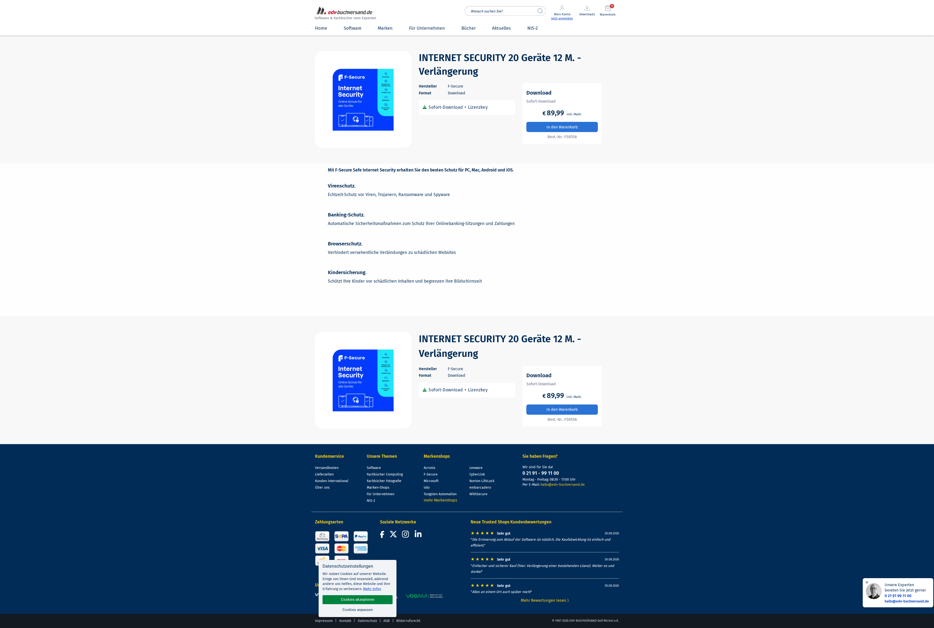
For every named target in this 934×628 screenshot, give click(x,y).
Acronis (429, 468)
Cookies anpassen (357, 610)
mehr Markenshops (440, 500)
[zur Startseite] (344, 13)
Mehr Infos (372, 589)
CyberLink (477, 474)
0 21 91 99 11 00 (898, 595)
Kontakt (345, 621)
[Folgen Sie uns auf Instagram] (406, 535)
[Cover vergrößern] (363, 99)
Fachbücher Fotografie (384, 481)
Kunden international (331, 481)
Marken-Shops (378, 487)
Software (374, 468)
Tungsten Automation (440, 494)
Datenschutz (367, 621)
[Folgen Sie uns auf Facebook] (383, 535)
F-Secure (431, 474)
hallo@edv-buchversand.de (562, 485)
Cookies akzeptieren (357, 599)
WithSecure (478, 494)
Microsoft (431, 481)
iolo (427, 487)
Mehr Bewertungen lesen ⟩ (545, 600)
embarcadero (480, 487)
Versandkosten (327, 468)
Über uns (322, 487)
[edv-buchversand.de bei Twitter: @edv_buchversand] (393, 535)
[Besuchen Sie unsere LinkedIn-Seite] (419, 535)
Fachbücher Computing (385, 474)
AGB (386, 621)
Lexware (476, 468)
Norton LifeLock (481, 481)
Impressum (324, 621)
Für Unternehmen (380, 494)
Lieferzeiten (324, 474)
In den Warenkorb (562, 127)
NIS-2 (371, 501)
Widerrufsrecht (408, 621)
